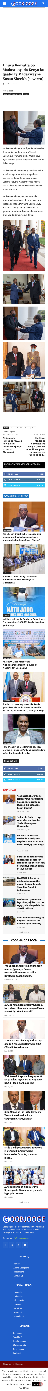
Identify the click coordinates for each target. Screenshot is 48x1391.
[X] (18, 1245)
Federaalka (7, 530)
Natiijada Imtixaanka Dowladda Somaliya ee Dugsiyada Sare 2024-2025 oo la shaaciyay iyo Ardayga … (24, 622)
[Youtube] (25, 1245)
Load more (23, 932)
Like (41, 474)
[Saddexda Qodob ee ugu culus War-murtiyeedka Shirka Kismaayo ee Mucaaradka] (24, 559)
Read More (24, 1388)
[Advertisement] (24, 33)
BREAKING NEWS (8, 701)
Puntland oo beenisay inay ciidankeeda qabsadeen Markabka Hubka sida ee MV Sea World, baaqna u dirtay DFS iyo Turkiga (23, 707)
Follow (40, 480)
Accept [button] (37, 1384)
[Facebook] (5, 1245)
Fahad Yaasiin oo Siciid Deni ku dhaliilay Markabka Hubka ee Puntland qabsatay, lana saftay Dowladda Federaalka (24, 750)
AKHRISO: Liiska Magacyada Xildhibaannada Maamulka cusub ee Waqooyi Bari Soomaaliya (20, 664)
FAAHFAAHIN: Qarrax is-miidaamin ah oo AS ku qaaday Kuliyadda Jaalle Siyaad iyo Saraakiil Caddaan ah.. (29, 884)
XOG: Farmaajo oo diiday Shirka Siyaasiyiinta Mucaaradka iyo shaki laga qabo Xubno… (23, 1190)
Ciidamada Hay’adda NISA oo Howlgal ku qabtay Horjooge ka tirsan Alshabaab (12, 445)
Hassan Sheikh (16, 428)
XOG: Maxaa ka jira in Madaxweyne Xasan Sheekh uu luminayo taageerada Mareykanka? (22, 1115)
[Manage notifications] (41, 1384)
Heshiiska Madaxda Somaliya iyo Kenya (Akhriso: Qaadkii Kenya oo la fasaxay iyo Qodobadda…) (35, 446)
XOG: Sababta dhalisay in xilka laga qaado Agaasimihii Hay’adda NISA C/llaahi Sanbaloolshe (23, 1044)
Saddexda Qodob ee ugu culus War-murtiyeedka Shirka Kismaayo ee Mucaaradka (20, 579)
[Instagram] (11, 1245)
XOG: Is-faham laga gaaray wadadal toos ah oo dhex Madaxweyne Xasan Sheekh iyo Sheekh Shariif (24, 1008)
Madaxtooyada (16, 94)
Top (33, 428)
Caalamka (6, 94)
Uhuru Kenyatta (9, 432)
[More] (33, 104)
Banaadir (6, 615)
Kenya (27, 428)
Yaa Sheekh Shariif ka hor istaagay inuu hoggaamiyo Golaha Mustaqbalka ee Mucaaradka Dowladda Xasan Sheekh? (22, 537)
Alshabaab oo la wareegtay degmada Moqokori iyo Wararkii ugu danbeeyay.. (30, 920)
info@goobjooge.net (21, 1238)
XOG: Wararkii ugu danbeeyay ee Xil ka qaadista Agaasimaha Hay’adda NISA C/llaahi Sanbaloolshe (23, 1079)
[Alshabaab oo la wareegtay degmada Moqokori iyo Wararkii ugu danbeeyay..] (9, 920)
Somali (26, 94)
